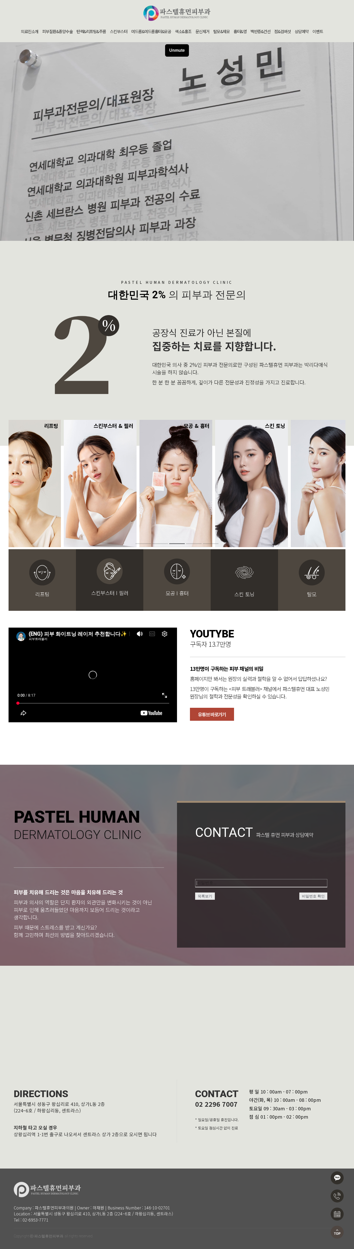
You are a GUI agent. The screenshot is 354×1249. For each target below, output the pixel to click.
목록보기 (205, 896)
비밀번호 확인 (313, 896)
